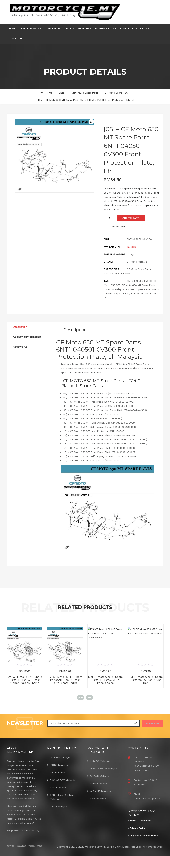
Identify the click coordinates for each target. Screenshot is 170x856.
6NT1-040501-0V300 (139, 281)
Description (20, 327)
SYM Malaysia (98, 798)
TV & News (101, 28)
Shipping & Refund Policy (144, 835)
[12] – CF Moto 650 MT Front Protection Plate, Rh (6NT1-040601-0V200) (105, 439)
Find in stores (117, 226)
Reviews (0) (20, 346)
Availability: (112, 246)
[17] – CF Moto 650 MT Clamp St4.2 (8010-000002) (92, 460)
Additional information (27, 336)
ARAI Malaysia (58, 787)
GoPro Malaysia (58, 806)
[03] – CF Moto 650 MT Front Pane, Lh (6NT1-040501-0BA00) (98, 401)
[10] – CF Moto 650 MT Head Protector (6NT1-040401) (95, 431)
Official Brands (29, 28)
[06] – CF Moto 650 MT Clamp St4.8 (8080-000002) (92, 414)
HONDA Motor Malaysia (103, 768)
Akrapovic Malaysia (60, 757)
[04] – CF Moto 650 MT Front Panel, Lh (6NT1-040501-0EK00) (98, 406)
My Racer (83, 28)
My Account (16, 38)
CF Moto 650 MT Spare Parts (138, 285)
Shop (62, 92)
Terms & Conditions (141, 820)
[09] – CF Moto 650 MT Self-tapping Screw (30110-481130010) (99, 427)
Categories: (111, 269)
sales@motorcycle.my (148, 798)
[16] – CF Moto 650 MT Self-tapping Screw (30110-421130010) (99, 456)
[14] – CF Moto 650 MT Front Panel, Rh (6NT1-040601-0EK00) (99, 448)
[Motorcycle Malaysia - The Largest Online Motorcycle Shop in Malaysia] (65, 12)
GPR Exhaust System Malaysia (62, 797)
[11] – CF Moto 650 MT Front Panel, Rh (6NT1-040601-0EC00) (99, 435)
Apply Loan (119, 28)
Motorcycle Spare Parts (84, 92)
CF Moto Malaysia (137, 261)
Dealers (69, 28)
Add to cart (130, 218)
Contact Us (139, 28)
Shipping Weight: (115, 254)
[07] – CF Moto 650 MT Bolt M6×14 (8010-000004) (92, 418)
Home (12, 28)
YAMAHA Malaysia (100, 791)
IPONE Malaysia (59, 765)
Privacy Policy (137, 828)
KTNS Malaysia (98, 783)
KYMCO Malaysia (100, 761)
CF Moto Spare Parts (117, 92)
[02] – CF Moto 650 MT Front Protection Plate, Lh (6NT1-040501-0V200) (105, 397)
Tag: (106, 281)
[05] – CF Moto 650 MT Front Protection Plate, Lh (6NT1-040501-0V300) (105, 410)
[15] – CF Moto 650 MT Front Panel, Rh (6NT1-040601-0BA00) (99, 452)
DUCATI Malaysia (99, 776)
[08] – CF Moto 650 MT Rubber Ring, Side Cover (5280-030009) (99, 422)
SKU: (106, 239)
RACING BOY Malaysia (62, 780)
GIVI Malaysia (57, 772)
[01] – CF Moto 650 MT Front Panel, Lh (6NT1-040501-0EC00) (98, 393)
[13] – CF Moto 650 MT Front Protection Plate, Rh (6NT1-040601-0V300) (105, 443)
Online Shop (52, 28)
